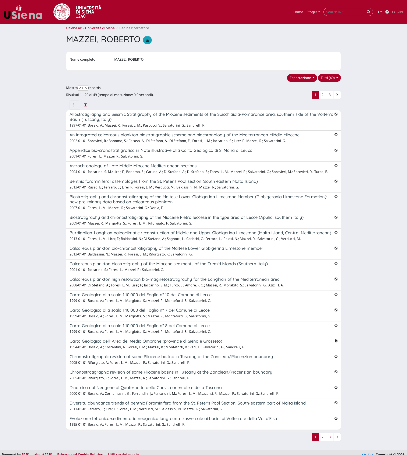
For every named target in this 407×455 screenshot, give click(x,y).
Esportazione (301, 77)
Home (298, 12)
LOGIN (397, 12)
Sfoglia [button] (312, 12)
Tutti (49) (328, 77)
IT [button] (377, 12)
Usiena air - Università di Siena (90, 28)
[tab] (75, 104)
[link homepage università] (77, 12)
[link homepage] (25, 12)
